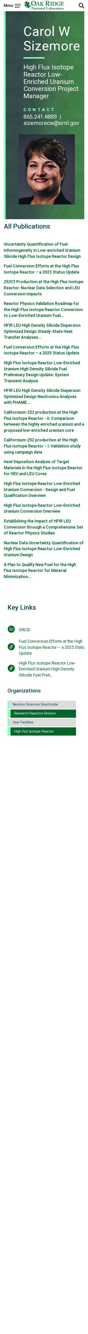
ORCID (24, 630)
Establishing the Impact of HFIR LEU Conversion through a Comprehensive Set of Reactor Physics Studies (43, 527)
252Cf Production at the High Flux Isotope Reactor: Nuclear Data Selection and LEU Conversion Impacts (43, 287)
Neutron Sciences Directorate (35, 704)
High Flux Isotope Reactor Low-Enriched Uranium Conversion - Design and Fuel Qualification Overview (42, 489)
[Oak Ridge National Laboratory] (44, 6)
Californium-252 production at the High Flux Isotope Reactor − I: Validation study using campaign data (42, 446)
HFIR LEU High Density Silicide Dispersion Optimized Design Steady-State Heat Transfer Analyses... (42, 331)
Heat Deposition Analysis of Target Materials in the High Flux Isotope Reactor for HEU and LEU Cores (43, 467)
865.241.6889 (40, 116)
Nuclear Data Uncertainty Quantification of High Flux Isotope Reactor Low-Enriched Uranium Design (44, 549)
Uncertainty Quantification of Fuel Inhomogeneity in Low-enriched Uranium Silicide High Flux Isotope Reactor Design (42, 250)
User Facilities (23, 722)
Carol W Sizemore (51, 39)
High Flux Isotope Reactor (34, 731)
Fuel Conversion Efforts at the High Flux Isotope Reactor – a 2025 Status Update (53, 647)
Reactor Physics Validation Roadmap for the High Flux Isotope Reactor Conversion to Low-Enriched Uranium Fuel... (43, 309)
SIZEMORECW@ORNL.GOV (51, 123)
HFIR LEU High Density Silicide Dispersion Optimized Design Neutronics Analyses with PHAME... (42, 396)
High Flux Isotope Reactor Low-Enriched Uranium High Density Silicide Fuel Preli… (47, 669)
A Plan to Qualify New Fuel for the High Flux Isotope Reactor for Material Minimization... (40, 570)
